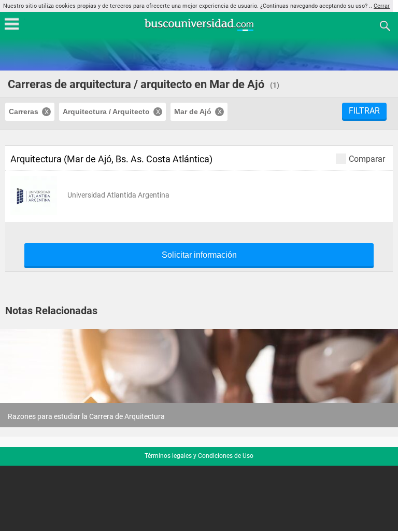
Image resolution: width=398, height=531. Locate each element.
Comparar (367, 158)
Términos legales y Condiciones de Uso (199, 455)
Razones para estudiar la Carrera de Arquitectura (86, 416)
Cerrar (382, 6)
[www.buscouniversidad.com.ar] (199, 30)
